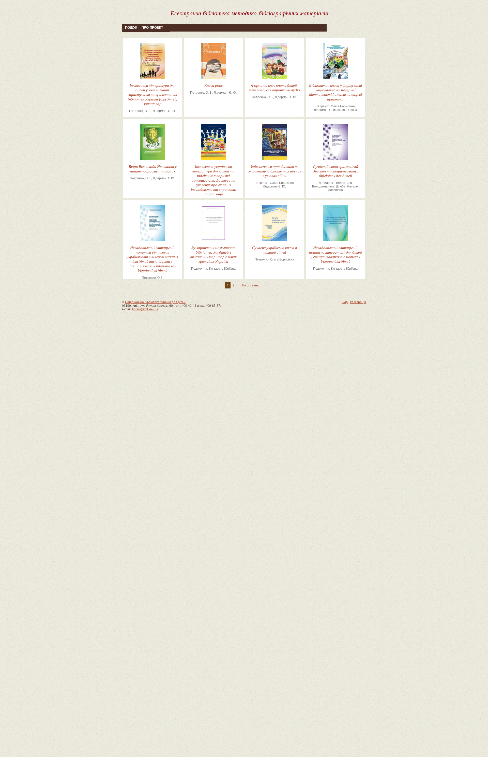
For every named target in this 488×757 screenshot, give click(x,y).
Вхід (345, 302)
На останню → (252, 285)
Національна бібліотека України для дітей (155, 302)
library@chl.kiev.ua (145, 309)
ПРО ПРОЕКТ (152, 28)
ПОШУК (131, 28)
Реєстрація (358, 302)
